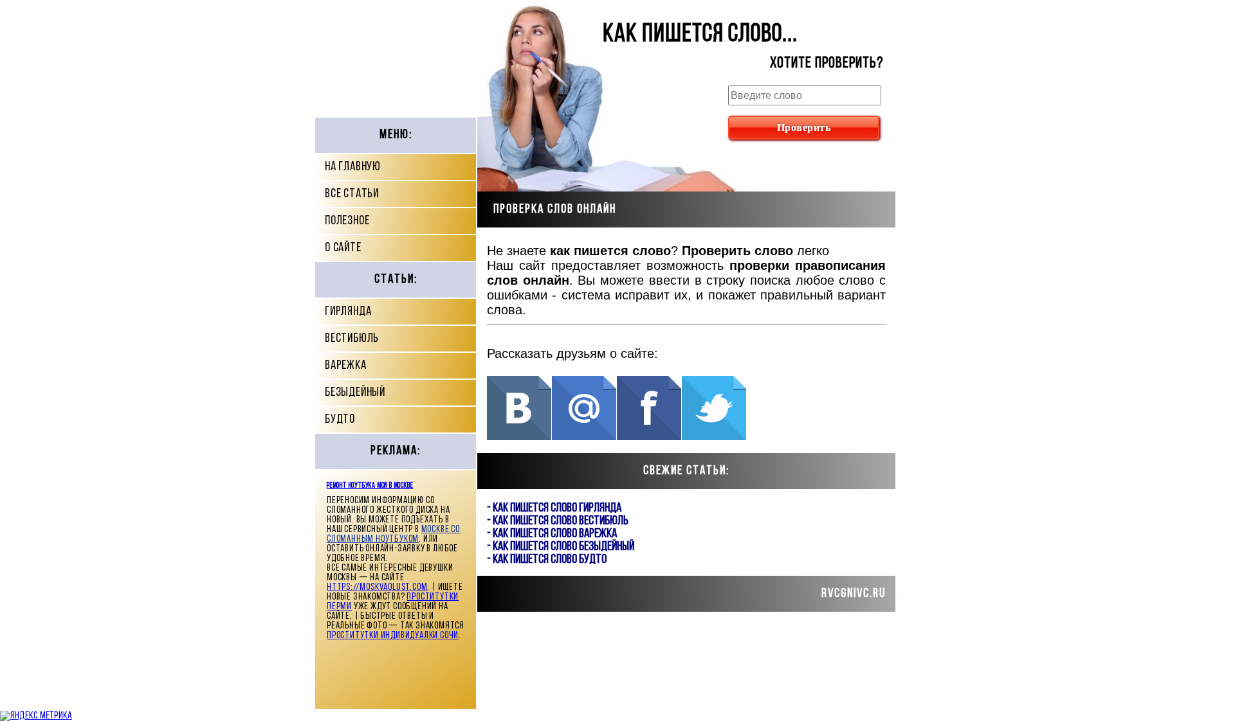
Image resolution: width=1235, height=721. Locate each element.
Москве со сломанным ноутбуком (393, 534)
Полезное (347, 221)
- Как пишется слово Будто (547, 559)
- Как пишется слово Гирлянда (554, 508)
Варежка (346, 365)
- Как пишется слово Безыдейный (560, 546)
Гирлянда (348, 311)
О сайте (343, 248)
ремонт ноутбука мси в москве (370, 486)
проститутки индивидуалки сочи (393, 636)
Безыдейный (355, 392)
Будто (340, 419)
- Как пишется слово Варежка (552, 534)
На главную (353, 167)
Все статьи (352, 194)
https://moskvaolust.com (377, 587)
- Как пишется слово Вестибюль (557, 521)
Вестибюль (352, 338)
